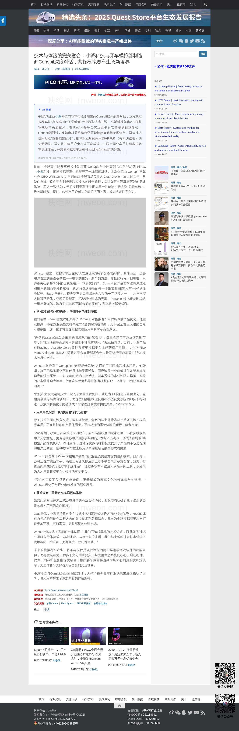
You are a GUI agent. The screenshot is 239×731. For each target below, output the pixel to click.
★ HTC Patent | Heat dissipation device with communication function (178, 102)
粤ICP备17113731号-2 (62, 718)
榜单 (178, 30)
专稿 (188, 30)
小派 (58, 116)
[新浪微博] (175, 41)
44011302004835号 (66, 723)
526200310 (152, 718)
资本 (97, 30)
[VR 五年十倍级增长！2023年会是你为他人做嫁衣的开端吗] (161, 234)
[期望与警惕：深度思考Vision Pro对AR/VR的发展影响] (161, 218)
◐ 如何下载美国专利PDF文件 (174, 66)
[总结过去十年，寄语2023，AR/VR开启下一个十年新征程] (161, 249)
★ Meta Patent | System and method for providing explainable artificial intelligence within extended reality (177, 132)
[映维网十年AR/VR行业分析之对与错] (161, 188)
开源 (137, 30)
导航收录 (141, 4)
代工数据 (125, 4)
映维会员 (109, 4)
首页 (33, 4)
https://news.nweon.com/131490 (61, 590)
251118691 (150, 714)
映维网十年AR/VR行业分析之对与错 (90, 41)
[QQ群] (186, 41)
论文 (158, 30)
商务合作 (156, 4)
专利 (148, 30)
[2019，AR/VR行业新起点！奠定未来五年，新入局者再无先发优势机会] (125, 636)
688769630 (153, 723)
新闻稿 (200, 30)
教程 (168, 30)
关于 (170, 4)
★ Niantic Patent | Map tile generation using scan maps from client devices (178, 116)
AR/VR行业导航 (152, 710)
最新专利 (158, 81)
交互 (107, 30)
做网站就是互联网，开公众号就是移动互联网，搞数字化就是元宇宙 (188, 265)
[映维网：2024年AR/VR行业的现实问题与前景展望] (161, 203)
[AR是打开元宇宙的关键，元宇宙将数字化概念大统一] (161, 279)
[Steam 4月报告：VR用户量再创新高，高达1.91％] (51, 636)
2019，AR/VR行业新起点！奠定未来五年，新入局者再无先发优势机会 (124, 654)
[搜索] (205, 4)
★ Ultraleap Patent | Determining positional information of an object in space (178, 88)
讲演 (77, 30)
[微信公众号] (181, 41)
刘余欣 (46, 69)
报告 (87, 30)
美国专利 (93, 4)
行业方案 (78, 4)
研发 (127, 30)
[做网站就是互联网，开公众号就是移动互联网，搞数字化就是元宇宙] (161, 264)
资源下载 (62, 4)
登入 (193, 4)
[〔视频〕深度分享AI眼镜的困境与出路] (161, 173)
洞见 (56, 30)
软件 (117, 30)
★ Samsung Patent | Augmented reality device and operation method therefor (180, 148)
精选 (66, 30)
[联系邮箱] (197, 41)
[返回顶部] (119, 705)
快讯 (46, 30)
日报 (36, 30)
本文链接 (83, 594)
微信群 (181, 4)
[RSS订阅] (203, 41)
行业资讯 (46, 4)
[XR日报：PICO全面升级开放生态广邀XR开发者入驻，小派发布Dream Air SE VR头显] (88, 636)
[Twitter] (192, 41)
